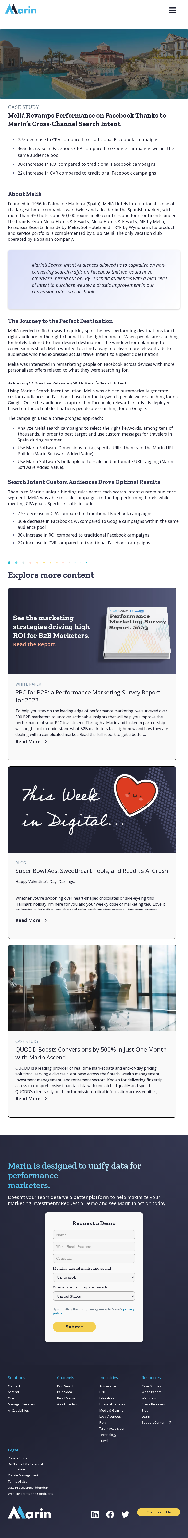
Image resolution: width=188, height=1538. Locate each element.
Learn (146, 1416)
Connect (14, 1386)
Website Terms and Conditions (30, 1493)
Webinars (149, 1398)
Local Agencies (110, 1416)
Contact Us (158, 1512)
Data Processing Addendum (28, 1487)
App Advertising (68, 1404)
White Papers (152, 1392)
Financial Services (112, 1404)
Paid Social (65, 1392)
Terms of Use (18, 1481)
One (11, 1398)
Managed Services (21, 1404)
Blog (145, 1410)
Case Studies (151, 1386)
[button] (173, 10)
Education (106, 1398)
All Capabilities (18, 1410)
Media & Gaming (111, 1410)
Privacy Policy (17, 1458)
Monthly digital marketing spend (82, 1268)
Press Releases (153, 1404)
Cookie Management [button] (23, 1475)
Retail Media (66, 1398)
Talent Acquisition (112, 1428)
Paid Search (65, 1386)
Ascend (13, 1392)
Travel (103, 1440)
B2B (102, 1392)
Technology (107, 1434)
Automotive (107, 1386)
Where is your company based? (80, 1287)
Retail (103, 1422)
